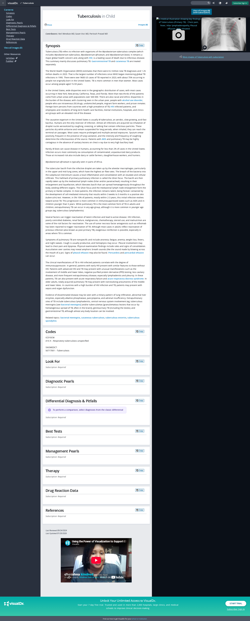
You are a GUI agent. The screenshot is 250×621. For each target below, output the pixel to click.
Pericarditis (114, 252)
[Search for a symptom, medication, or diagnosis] (201, 3)
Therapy (10, 35)
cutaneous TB (122, 61)
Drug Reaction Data (15, 39)
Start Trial (236, 603)
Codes (9, 16)
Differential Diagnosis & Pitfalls (21, 26)
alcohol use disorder (132, 100)
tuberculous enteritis (115, 317)
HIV (90, 58)
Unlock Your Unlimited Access (128, 601)
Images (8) (143, 25)
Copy (141, 45)
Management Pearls (15, 32)
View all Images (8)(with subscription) (201, 12)
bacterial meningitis (71, 304)
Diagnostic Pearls (14, 22)
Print (49, 25)
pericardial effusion (134, 252)
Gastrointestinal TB (101, 61)
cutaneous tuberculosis (92, 317)
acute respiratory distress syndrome (125, 278)
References (11, 42)
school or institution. (139, 619)
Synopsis (10, 13)
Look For (10, 19)
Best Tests (11, 29)
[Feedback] (227, 3)
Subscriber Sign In (240, 3)
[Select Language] (220, 3)
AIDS (104, 139)
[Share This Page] (214, 3)
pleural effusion (81, 252)
